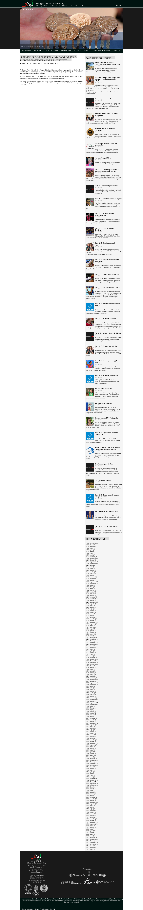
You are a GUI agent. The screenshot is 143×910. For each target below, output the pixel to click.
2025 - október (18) (91, 560)
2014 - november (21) (92, 780)
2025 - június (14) (91, 567)
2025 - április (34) (91, 570)
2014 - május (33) (90, 790)
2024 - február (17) (91, 593)
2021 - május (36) (90, 649)
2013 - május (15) (90, 809)
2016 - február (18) (91, 755)
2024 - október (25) (91, 580)
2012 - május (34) (90, 829)
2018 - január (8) (90, 716)
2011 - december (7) (91, 837)
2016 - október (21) (91, 741)
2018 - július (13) (90, 706)
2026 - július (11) (90, 545)
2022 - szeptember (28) (92, 622)
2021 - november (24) (92, 639)
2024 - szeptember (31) (92, 582)
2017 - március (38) (91, 733)
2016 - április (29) (91, 752)
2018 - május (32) (90, 709)
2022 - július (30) (90, 625)
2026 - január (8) (90, 555)
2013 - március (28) (91, 812)
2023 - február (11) (91, 614)
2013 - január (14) (91, 815)
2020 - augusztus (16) (92, 664)
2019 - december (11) (91, 678)
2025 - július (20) (90, 565)
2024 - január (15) (91, 595)
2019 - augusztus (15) (92, 684)
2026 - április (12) (91, 550)
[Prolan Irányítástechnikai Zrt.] (99, 877)
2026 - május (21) (90, 548)
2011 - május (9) (90, 849)
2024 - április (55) (91, 590)
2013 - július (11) (90, 805)
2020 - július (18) (90, 666)
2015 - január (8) (90, 777)
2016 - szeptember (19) (92, 743)
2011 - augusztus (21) (92, 844)
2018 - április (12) (91, 711)
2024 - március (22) (91, 592)
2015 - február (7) (90, 775)
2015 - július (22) (90, 767)
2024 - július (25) (90, 585)
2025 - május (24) (90, 568)
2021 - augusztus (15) (92, 644)
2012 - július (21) (90, 825)
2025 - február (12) (91, 573)
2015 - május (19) (90, 770)
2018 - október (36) (91, 701)
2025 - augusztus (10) (92, 563)
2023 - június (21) (91, 607)
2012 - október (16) (91, 820)
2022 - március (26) (91, 632)
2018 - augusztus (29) (92, 704)
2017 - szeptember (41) (92, 723)
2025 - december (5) (91, 556)
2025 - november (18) (92, 558)
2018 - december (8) (91, 698)
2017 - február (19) (91, 735)
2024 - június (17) (91, 587)
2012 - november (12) (92, 819)
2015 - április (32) (91, 772)
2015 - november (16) (92, 760)
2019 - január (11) (91, 696)
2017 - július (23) (90, 726)
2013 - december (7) (91, 797)
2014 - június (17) (91, 789)
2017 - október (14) (91, 721)
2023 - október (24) (91, 600)
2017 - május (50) (90, 730)
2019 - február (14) (91, 694)
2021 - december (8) (91, 637)
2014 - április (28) (91, 792)
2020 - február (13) (91, 674)
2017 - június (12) (91, 728)
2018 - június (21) (91, 708)
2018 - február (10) (91, 715)
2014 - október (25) (91, 782)
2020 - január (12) (91, 676)
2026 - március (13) (91, 551)
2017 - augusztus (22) (92, 725)
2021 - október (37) (91, 641)
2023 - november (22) (92, 599)
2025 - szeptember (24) (92, 562)
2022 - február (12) (91, 634)
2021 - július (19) (90, 646)
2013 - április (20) (91, 810)
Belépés (119, 6)
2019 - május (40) (90, 689)
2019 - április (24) (91, 691)
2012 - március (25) (91, 832)
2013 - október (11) (91, 800)
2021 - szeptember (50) (92, 642)
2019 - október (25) (91, 681)
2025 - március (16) (91, 572)
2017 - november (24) (92, 720)
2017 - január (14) (91, 736)
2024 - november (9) (91, 578)
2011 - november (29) (92, 839)
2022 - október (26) (91, 620)
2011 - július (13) (90, 846)
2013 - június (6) (90, 807)
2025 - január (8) (90, 575)
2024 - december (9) (91, 577)
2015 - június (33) (91, 768)
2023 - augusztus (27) (92, 604)
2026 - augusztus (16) (92, 543)
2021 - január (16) (91, 656)
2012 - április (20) (91, 831)
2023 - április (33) (91, 610)
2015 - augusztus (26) (92, 765)
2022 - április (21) (91, 630)
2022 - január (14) (91, 636)
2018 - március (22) (91, 713)
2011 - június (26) (91, 847)
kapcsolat (116, 50)
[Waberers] (77, 877)
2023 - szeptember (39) (92, 602)
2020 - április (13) (91, 671)
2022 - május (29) (90, 629)
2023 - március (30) (91, 612)
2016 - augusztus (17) (92, 745)
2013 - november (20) (92, 799)
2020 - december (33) (91, 657)
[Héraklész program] (89, 877)
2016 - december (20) (91, 738)
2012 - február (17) (91, 834)
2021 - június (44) (91, 647)
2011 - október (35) (91, 841)
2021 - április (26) (91, 651)
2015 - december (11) (91, 758)
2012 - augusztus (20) (92, 824)
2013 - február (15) (91, 814)
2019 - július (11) (90, 686)
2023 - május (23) (90, 609)
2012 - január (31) (91, 836)
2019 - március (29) (91, 693)
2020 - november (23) (92, 659)
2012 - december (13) (91, 817)
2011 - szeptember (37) (92, 842)
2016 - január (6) (90, 757)
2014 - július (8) (90, 787)
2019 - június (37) (91, 688)
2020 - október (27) (91, 661)
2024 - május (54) (90, 588)
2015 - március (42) (91, 773)
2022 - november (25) (92, 619)
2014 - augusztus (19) (92, 785)
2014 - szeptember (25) (92, 783)
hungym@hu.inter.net (36, 872)
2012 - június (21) (91, 827)
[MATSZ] (37, 861)
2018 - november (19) (92, 699)
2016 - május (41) (90, 750)
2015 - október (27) (91, 762)
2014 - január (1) (90, 795)
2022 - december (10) (91, 617)
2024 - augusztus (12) (92, 583)
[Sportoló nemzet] (71, 884)
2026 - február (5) (90, 553)
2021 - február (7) (90, 654)
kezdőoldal (26, 50)
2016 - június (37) (91, 748)
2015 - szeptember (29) (92, 763)
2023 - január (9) (90, 615)
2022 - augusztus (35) (92, 624)
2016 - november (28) (92, 740)
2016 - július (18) (90, 746)
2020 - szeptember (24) (92, 662)
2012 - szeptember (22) (92, 822)
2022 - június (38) (91, 627)
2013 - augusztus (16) (92, 804)
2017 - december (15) (91, 718)
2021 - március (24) (91, 652)
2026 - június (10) (91, 546)
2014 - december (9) (91, 778)
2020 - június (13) (91, 667)
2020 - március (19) (91, 673)
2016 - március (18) (91, 753)
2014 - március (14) (91, 794)
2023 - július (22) (90, 605)
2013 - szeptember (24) (92, 802)
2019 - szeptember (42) (92, 683)
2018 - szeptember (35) (92, 703)
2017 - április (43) (91, 731)
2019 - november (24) (92, 679)
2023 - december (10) (91, 597)
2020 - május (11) (90, 669)
